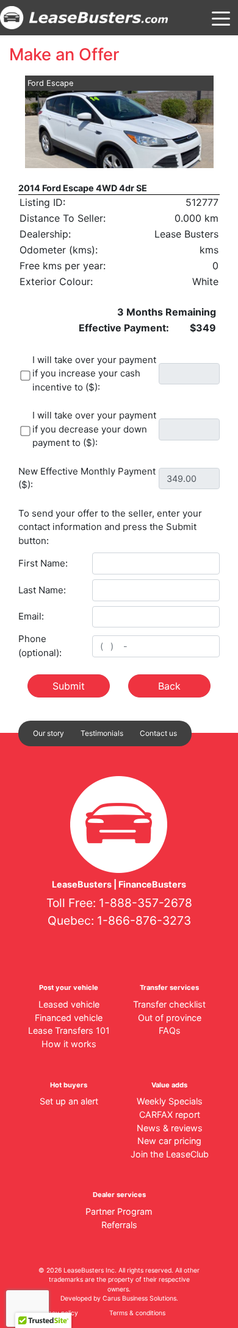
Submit (68, 686)
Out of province (169, 1017)
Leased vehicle (68, 1004)
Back (169, 686)
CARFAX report (169, 1114)
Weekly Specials (170, 1101)
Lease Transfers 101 (69, 1030)
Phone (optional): (40, 646)
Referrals (119, 1225)
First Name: (43, 563)
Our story (48, 733)
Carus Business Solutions (139, 1298)
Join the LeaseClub (170, 1154)
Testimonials (102, 733)
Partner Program (119, 1211)
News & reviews (170, 1128)
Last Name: (42, 590)
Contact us (158, 733)
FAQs (170, 1030)
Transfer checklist (169, 1004)
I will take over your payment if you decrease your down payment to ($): (94, 428)
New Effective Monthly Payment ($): (87, 478)
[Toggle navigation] (221, 18)
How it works (68, 1044)
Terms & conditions (137, 1313)
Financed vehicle (69, 1017)
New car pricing (169, 1141)
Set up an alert (69, 1101)
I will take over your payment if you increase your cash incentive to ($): (94, 373)
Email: (31, 616)
